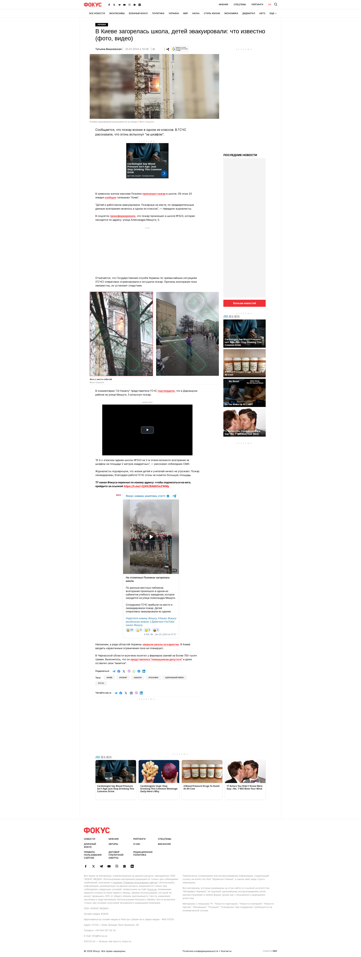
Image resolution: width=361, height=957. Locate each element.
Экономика (231, 13)
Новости (89, 838)
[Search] (275, 4)
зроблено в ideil (270, 951)
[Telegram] (119, 5)
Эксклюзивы (117, 13)
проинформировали (122, 215)
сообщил (110, 197)
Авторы (113, 844)
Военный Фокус (138, 13)
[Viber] (129, 5)
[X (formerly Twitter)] (114, 5)
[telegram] (101, 866)
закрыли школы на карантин (160, 644)
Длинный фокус (90, 845)
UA (269, 4)
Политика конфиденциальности (200, 951)
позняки (154, 677)
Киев (110, 677)
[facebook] (85, 866)
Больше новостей (244, 303)
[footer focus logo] (97, 830)
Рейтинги (257, 4)
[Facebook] (109, 5)
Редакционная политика (142, 853)
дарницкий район (175, 677)
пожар (123, 677)
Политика (158, 13)
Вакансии (164, 844)
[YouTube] (124, 5)
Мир (185, 13)
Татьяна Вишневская (108, 49)
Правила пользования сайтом (93, 855)
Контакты (226, 951)
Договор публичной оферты (116, 855)
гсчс (101, 683)
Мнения (223, 4)
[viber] (117, 866)
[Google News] (134, 5)
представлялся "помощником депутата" (156, 659)
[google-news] (124, 866)
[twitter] (93, 866)
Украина (174, 13)
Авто (262, 13)
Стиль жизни (212, 13)
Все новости (97, 13)
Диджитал (248, 13)
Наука (196, 13)
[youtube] (109, 866)
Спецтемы (240, 4)
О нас (136, 844)
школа (138, 677)
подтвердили (166, 390)
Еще (272, 13)
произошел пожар (154, 193)
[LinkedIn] (139, 5)
